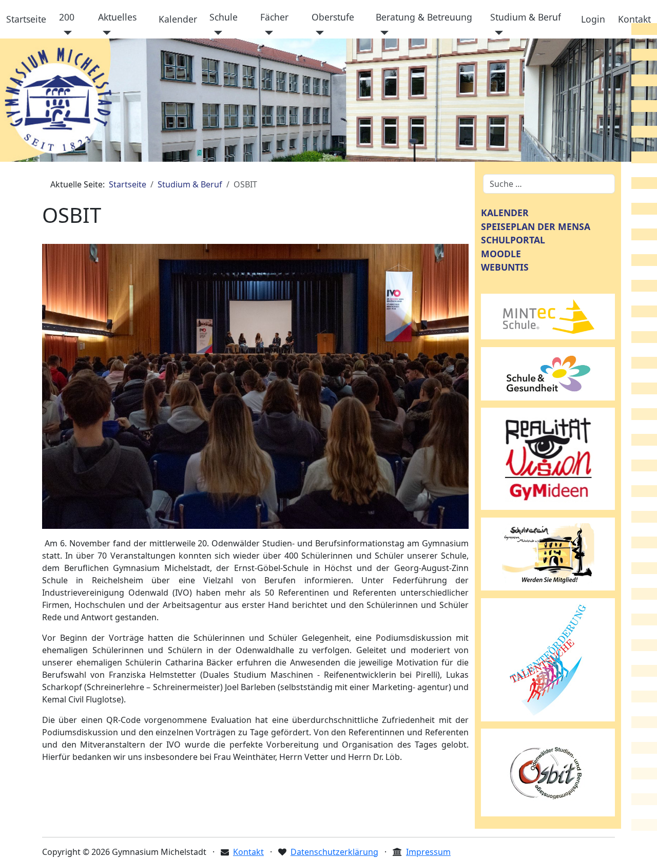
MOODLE (501, 253)
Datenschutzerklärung (334, 851)
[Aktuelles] (104, 33)
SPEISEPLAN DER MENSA (535, 226)
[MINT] (548, 315)
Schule (223, 17)
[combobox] (549, 184)
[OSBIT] (548, 771)
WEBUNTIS (505, 267)
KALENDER (505, 212)
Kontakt (634, 19)
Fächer (274, 17)
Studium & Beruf (525, 17)
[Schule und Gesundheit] (548, 372)
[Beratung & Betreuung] (382, 33)
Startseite (26, 19)
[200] (65, 33)
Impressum (428, 851)
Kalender (178, 19)
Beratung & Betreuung (424, 17)
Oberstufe (333, 17)
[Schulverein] (548, 553)
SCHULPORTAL (513, 240)
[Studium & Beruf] (496, 33)
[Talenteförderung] (548, 658)
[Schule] (215, 33)
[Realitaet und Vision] (548, 458)
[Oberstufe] (318, 33)
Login (593, 19)
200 (66, 17)
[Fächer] (266, 33)
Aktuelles (117, 17)
